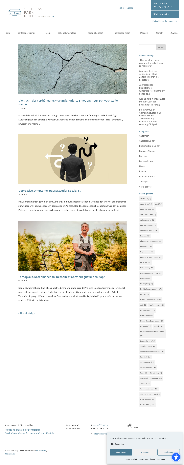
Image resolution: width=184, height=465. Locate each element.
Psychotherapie (147, 341)
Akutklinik (145, 199)
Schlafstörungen (148, 346)
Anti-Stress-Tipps (148, 215)
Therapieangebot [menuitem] (121, 33)
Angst (158, 204)
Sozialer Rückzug (148, 367)
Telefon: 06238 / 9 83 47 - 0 (163, 5)
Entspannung (146, 268)
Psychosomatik (147, 176)
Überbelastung (147, 399)
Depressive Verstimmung (150, 257)
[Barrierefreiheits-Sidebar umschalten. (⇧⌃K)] (176, 457)
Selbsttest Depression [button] (165, 21)
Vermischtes (145, 186)
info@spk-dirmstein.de (103, 433)
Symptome (156, 378)
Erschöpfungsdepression (151, 289)
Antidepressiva (147, 220)
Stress (144, 378)
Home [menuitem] (7, 33)
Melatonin (145, 326)
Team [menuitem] (47, 33)
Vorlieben (168, 452)
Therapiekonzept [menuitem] (94, 33)
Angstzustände (147, 209)
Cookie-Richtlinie (131, 459)
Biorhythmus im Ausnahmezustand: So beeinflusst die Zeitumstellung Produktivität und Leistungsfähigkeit (150, 117)
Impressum (161, 459)
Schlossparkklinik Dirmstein (152, 351)
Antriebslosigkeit (148, 225)
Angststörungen (147, 140)
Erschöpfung (146, 284)
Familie (144, 294)
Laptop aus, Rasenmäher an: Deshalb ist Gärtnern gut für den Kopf (61, 277)
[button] (161, 47)
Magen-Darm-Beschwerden (151, 321)
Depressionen (146, 161)
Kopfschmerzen (156, 305)
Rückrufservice (161, 14)
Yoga (156, 394)
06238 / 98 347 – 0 (100, 425)
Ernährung (145, 278)
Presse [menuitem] (130, 8)
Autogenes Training (149, 230)
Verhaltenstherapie (148, 389)
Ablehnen (145, 452)
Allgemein (144, 135)
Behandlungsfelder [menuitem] (67, 33)
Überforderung (147, 405)
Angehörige (146, 204)
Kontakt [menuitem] (159, 33)
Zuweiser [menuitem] (174, 33)
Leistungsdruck (147, 310)
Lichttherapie (146, 315)
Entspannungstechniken (150, 273)
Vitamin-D (145, 394)
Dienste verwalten (117, 444)
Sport (143, 373)
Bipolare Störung (147, 151)
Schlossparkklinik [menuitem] (26, 33)
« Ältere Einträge (26, 313)
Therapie (143, 181)
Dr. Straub (145, 262)
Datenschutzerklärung (147, 459)
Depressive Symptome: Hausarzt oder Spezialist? (50, 191)
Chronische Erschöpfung (150, 241)
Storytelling (156, 373)
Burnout (143, 156)
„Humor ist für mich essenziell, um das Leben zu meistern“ (151, 62)
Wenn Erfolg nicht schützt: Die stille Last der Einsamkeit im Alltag (152, 101)
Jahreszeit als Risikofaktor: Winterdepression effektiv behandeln (152, 89)
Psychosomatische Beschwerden (152, 333)
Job (143, 305)
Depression (146, 246)
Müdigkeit (159, 326)
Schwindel (145, 357)
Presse (142, 171)
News (142, 166)
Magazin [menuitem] (144, 33)
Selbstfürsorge (147, 362)
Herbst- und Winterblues (150, 299)
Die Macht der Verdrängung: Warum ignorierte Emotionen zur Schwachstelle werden (68, 102)
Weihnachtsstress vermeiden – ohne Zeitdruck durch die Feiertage (149, 75)
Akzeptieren (121, 452)
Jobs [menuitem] (121, 8)
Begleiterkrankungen (149, 145)
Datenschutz (10, 453)
